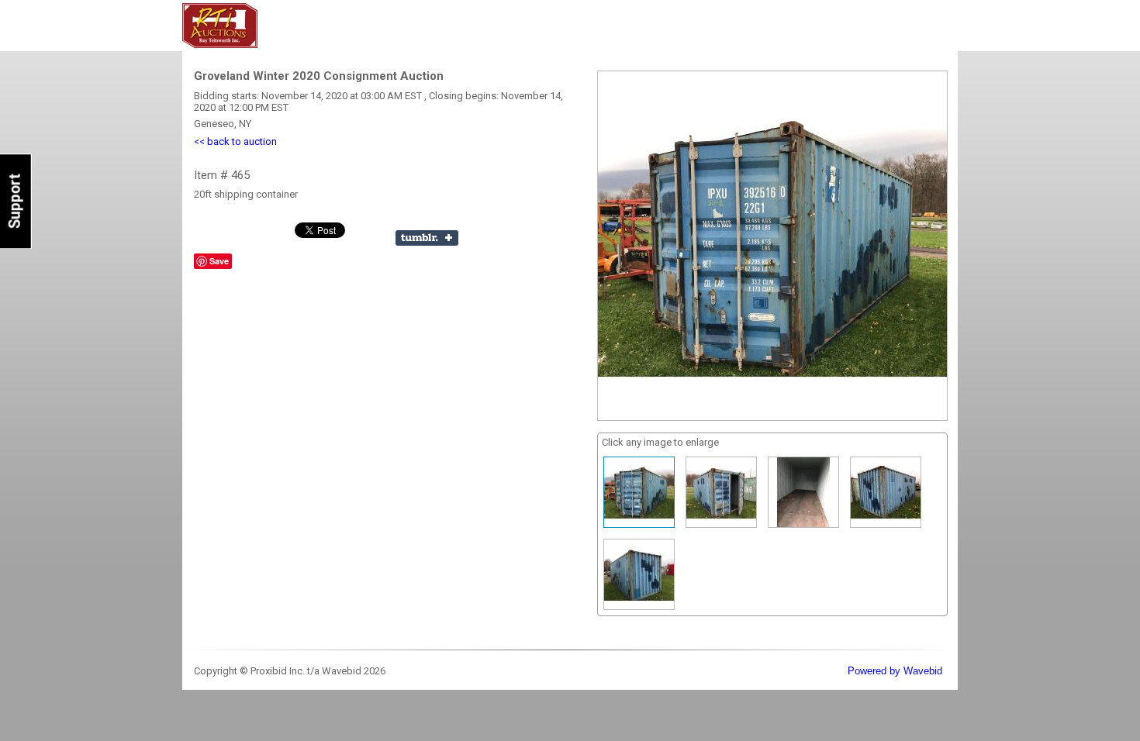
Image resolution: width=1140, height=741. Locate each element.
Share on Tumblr (427, 238)
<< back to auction (235, 141)
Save (219, 261)
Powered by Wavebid (895, 671)
